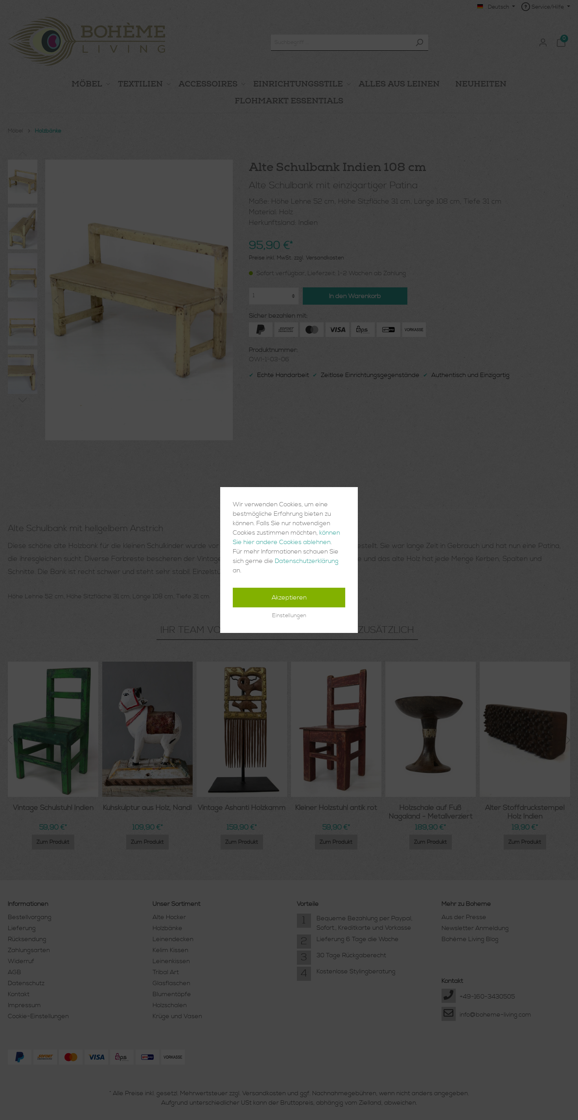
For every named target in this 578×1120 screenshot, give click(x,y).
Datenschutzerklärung (307, 561)
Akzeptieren (289, 597)
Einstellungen (289, 615)
